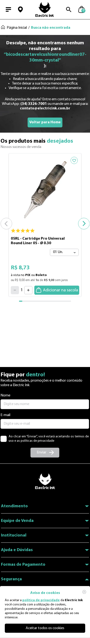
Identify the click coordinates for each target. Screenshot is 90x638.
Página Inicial (17, 28)
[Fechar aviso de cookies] (84, 592)
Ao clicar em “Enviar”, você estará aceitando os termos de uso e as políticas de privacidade (49, 439)
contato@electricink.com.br (45, 108)
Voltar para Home (45, 122)
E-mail (5, 415)
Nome (5, 395)
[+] (28, 290)
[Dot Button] (24, 301)
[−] (15, 290)
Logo (44, 9)
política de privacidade (41, 600)
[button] (20, 9)
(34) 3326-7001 (33, 104)
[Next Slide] (84, 223)
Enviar (41, 452)
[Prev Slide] (6, 223)
